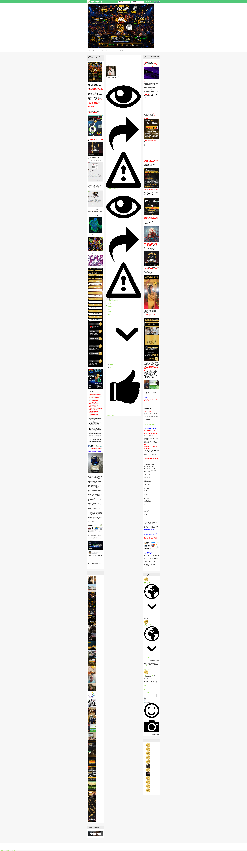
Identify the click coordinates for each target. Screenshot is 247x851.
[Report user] (123, 187)
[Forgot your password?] (144, 1)
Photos (109, 308)
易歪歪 (10, 850)
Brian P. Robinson (147, 624)
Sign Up (158, 1)
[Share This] (123, 151)
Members (95, 50)
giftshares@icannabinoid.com (151, 424)
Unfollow (109, 301)
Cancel (153, 734)
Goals (114, 415)
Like (145, 685)
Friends (101, 50)
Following (112, 369)
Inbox (117, 50)
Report (147, 615)
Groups (107, 50)
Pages (111, 364)
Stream (107, 415)
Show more (148, 665)
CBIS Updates (123, 50)
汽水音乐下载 (2, 850)
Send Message (115, 188)
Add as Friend (109, 188)
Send (158, 734)
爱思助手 (7, 850)
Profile (89, 50)
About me (111, 415)
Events (112, 50)
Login (155, 1)
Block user (110, 303)
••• (144, 691)
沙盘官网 (13, 850)
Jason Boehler (147, 582)
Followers (112, 367)
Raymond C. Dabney (148, 675)
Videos (109, 309)
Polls (111, 366)
